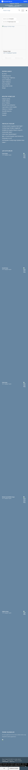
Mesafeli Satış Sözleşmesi (8, 105)
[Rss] (8, 750)
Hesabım (4, 113)
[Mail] (10, 750)
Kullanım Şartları (6, 99)
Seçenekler (8, 58)
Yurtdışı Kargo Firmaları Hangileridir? (11, 128)
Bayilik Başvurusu (6, 75)
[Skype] (3, 750)
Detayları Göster (19, 58)
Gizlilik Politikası (6, 101)
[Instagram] (8, 745)
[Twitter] (3, 745)
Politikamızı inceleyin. (13, 768)
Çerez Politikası (6, 103)
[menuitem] (14, 3)
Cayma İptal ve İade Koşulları (9, 107)
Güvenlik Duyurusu (6, 111)
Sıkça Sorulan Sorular (7, 86)
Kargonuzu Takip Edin (14, 3)
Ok (4, 768)
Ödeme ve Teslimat (7, 109)
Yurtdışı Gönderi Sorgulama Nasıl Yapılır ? (12, 126)
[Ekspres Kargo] (11, 10)
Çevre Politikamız (6, 80)
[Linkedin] (5, 750)
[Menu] (22, 10)
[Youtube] (12, 745)
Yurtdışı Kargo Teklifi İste (8, 78)
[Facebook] (5, 745)
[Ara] (18, 10)
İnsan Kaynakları (6, 84)
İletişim (4, 88)
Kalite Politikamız (6, 82)
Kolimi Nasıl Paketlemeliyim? (9, 134)
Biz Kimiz (4, 73)
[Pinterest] (10, 745)
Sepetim (4, 115)
